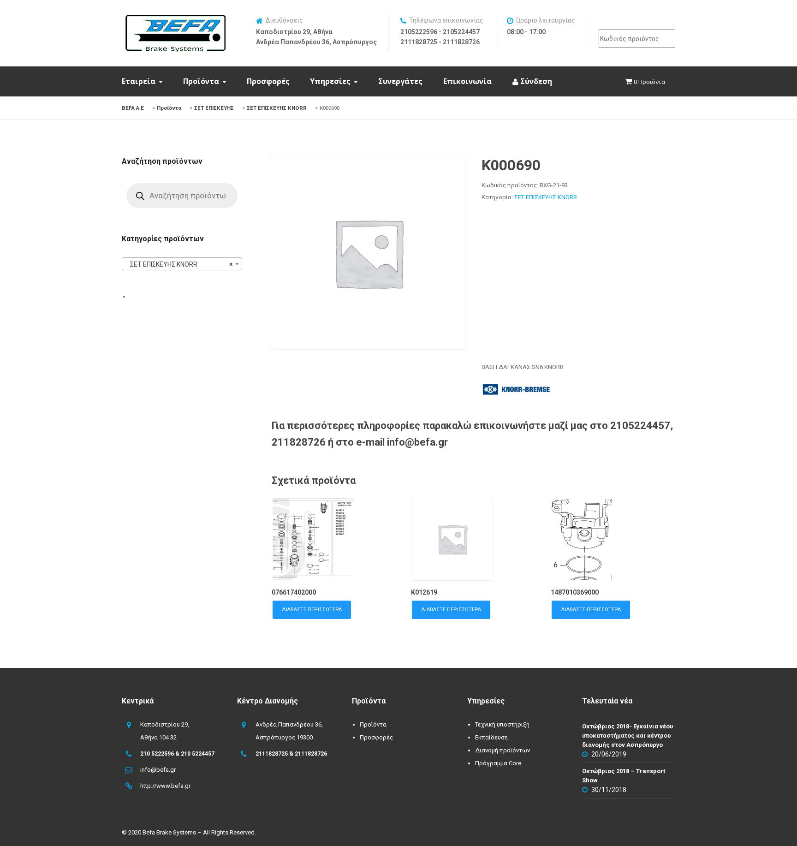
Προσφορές (268, 81)
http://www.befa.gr (165, 785)
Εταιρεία (138, 81)
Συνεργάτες (400, 81)
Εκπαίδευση (491, 737)
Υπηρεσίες (330, 81)
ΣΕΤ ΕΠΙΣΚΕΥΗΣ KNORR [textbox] (179, 264)
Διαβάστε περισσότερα (312, 610)
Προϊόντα (201, 81)
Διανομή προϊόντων (502, 750)
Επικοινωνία (467, 81)
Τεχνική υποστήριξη (502, 724)
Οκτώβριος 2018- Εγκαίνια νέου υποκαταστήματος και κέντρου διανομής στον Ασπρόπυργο (627, 735)
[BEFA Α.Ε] (175, 19)
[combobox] (182, 263)
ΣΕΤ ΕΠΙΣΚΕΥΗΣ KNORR (545, 197)
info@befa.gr (158, 769)
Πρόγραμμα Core (498, 763)
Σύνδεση (535, 81)
